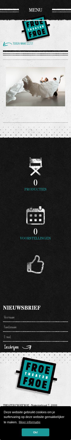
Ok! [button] (35, 432)
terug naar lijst (23, 44)
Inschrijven (11, 347)
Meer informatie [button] (29, 422)
